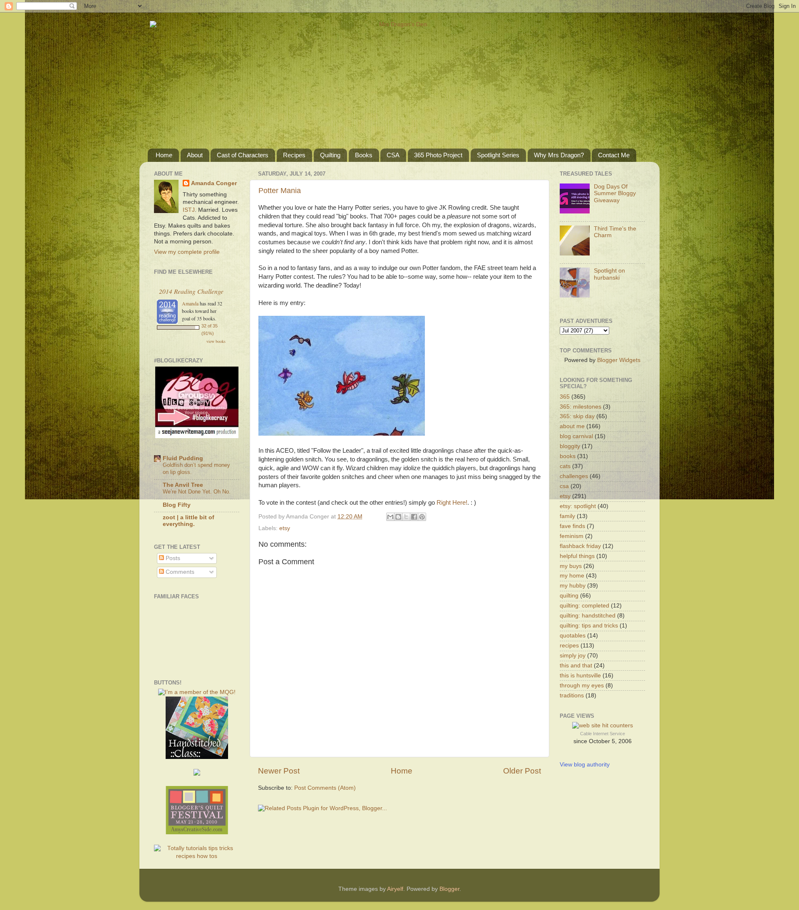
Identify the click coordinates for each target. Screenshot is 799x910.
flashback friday (580, 546)
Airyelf (395, 889)
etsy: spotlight (578, 506)
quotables (573, 635)
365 (565, 397)
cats (565, 466)
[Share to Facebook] (414, 517)
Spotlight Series (498, 155)
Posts (172, 558)
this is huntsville (580, 675)
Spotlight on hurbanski (609, 274)
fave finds (572, 526)
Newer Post (279, 770)
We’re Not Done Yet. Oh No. (197, 491)
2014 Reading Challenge (191, 291)
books (568, 456)
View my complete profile (187, 252)
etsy (284, 528)
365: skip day (577, 416)
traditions (572, 695)
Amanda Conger (214, 183)
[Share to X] (406, 517)
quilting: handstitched (587, 615)
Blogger (449, 889)
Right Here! (452, 502)
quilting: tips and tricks (589, 625)
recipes (569, 645)
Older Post (522, 770)
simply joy (573, 655)
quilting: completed (584, 606)
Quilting (330, 155)
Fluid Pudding (183, 458)
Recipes (294, 155)
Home (164, 155)
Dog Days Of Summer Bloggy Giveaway (615, 193)
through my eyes (582, 685)
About (195, 155)
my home (572, 576)
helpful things (577, 556)
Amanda (190, 303)
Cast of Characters (242, 155)
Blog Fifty (177, 505)
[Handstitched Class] (197, 757)
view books (216, 341)
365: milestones (580, 407)
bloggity (570, 446)
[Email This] (390, 517)
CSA (393, 155)
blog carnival (576, 436)
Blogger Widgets (618, 360)
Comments (179, 572)
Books (363, 155)
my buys (571, 566)
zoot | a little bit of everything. (188, 520)
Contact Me (614, 155)
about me (572, 426)
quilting (569, 596)
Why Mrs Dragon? (559, 155)
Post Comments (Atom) (325, 788)
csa (564, 486)
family (567, 516)
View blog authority (585, 764)
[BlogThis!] (398, 517)
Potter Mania (279, 190)
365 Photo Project (438, 155)
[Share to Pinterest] (422, 517)
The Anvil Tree (183, 485)
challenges (574, 476)
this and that (576, 665)
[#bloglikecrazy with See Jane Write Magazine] (196, 436)
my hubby (573, 586)
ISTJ (189, 210)
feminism (571, 536)
